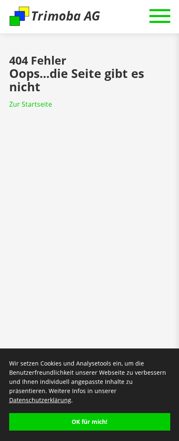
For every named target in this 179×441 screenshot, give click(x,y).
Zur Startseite (30, 104)
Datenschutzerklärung (40, 400)
